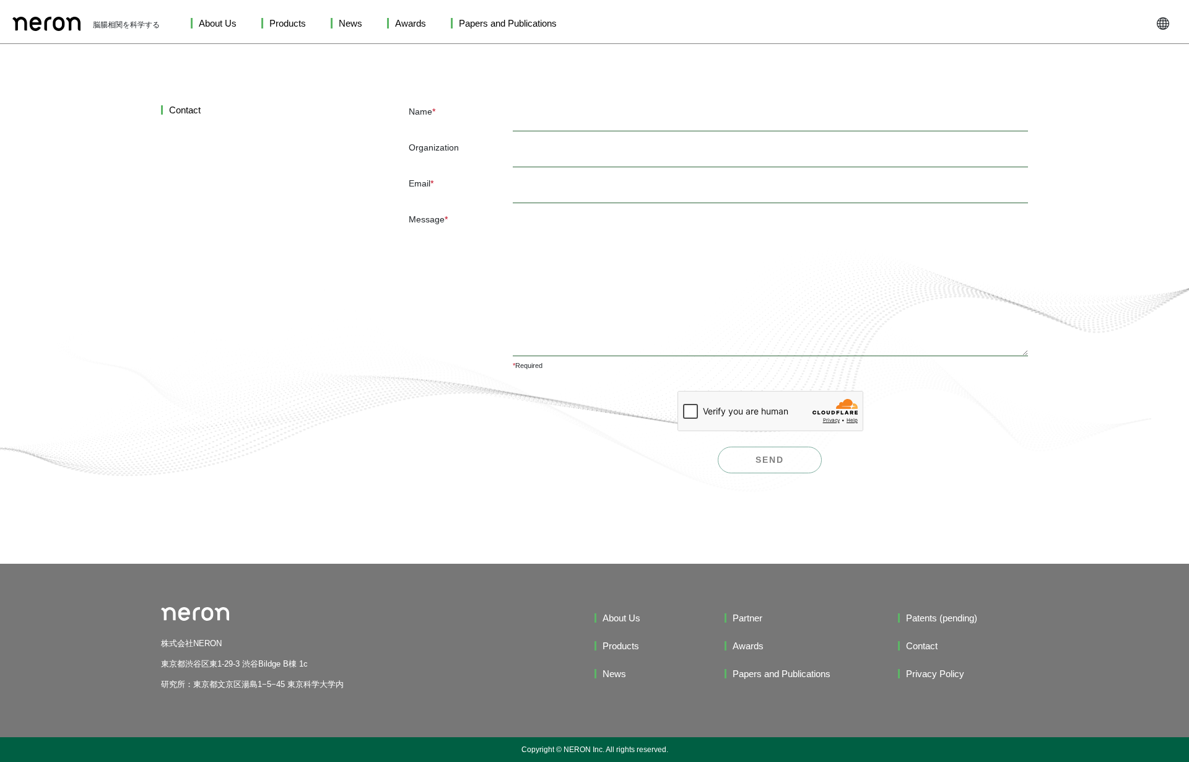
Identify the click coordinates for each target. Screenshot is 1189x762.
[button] (1163, 23)
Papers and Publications (508, 23)
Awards (410, 23)
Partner (747, 618)
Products (287, 23)
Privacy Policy (935, 673)
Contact (922, 646)
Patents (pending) (941, 618)
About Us (218, 23)
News (350, 23)
